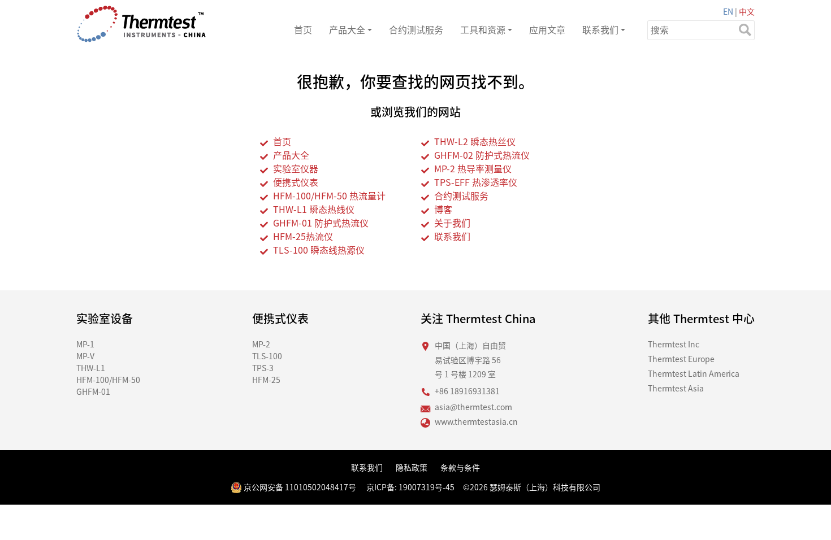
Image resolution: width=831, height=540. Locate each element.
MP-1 (85, 344)
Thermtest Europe (681, 358)
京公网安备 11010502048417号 (299, 487)
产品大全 (347, 29)
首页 (303, 29)
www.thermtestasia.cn (476, 421)
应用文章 (547, 29)
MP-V (85, 356)
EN (728, 11)
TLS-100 (267, 356)
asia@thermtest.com (473, 406)
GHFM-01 (93, 391)
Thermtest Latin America (693, 373)
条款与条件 (460, 467)
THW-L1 (90, 367)
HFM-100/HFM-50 (108, 379)
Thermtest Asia (676, 388)
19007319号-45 (427, 487)
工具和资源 (482, 29)
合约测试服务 (416, 29)
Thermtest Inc (673, 344)
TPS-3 (263, 367)
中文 (747, 11)
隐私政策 (411, 467)
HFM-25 (266, 379)
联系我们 (600, 29)
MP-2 (261, 344)
